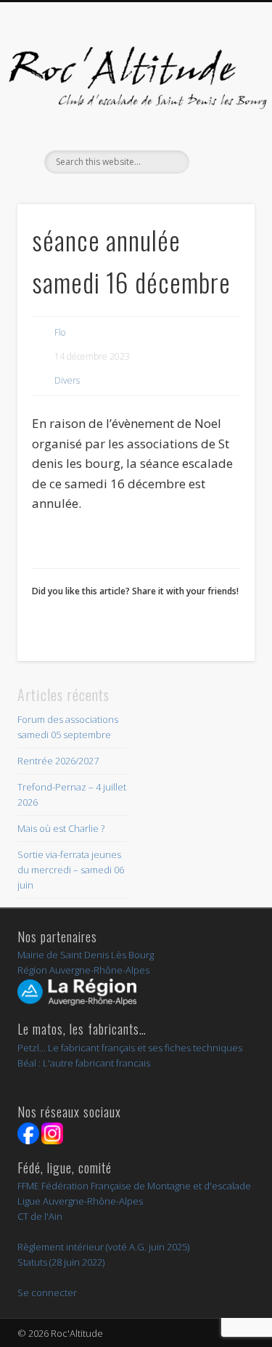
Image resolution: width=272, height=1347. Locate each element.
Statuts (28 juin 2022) (60, 1262)
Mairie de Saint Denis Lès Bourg (85, 954)
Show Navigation (219, 130)
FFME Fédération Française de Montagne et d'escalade (134, 1185)
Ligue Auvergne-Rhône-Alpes (80, 1201)
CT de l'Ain (39, 1216)
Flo (59, 332)
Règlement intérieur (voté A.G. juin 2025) (103, 1246)
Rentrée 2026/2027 (58, 760)
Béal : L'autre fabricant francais (83, 1062)
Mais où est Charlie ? (60, 828)
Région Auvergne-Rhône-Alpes (83, 969)
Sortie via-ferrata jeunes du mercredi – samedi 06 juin (70, 869)
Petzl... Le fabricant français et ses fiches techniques (129, 1047)
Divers (67, 380)
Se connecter (47, 1292)
